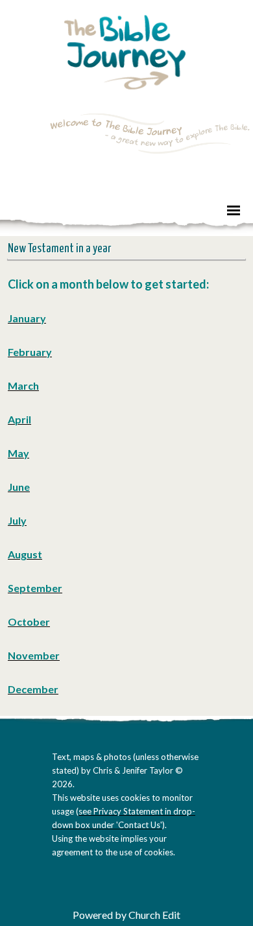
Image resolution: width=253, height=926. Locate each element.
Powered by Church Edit (126, 914)
